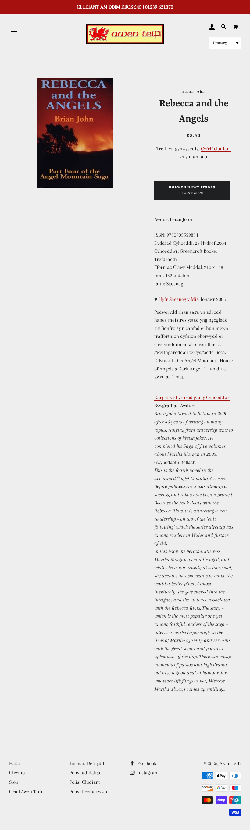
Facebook (146, 763)
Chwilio (17, 772)
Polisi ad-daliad (86, 772)
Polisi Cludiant (85, 782)
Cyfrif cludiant (216, 148)
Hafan (15, 763)
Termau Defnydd (87, 763)
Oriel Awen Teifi (25, 791)
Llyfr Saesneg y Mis (178, 299)
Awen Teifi (230, 763)
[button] (225, 43)
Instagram (147, 772)
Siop (13, 782)
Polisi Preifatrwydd (89, 791)
